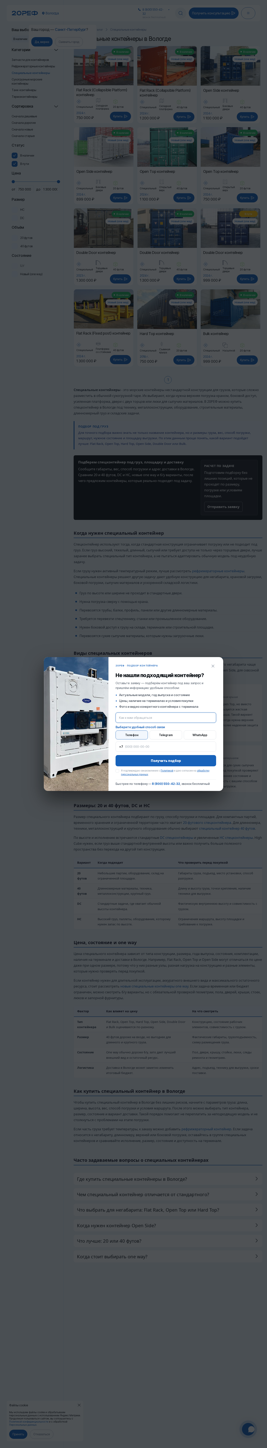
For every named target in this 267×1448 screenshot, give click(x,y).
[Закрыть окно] (213, 666)
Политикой (167, 770)
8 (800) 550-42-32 (166, 783)
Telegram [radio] (166, 735)
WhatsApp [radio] (200, 735)
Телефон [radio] (131, 735)
